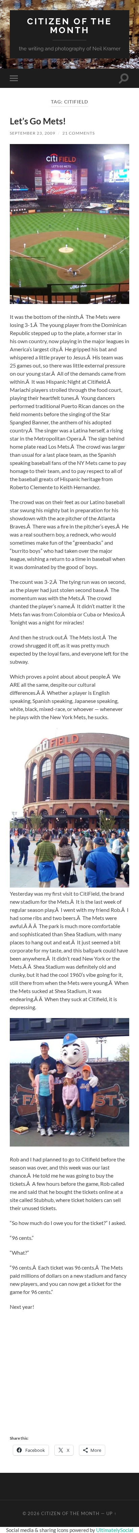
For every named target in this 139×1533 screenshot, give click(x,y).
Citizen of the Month (69, 25)
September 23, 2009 (32, 133)
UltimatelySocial (114, 1530)
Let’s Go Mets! (38, 121)
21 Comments (78, 133)
